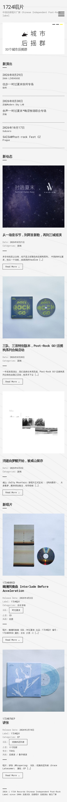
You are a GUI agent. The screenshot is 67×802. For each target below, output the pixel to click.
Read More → (12, 266)
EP (18, 737)
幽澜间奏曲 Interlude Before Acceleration (25, 588)
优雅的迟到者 (18, 741)
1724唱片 (13, 6)
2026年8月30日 (13, 101)
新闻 (19, 245)
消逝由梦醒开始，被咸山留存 (23, 460)
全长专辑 (21, 605)
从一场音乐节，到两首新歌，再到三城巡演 (32, 235)
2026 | (7, 791)
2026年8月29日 (13, 75)
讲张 (6, 722)
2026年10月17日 (14, 127)
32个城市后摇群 (16, 49)
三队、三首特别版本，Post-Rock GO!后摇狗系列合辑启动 (33, 347)
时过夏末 (16, 610)
